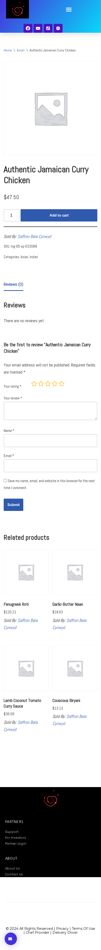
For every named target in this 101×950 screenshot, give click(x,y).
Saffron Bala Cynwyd (34, 236)
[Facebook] (28, 28)
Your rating (12, 386)
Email (9, 455)
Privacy (62, 928)
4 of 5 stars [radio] (55, 384)
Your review (13, 398)
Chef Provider (37, 932)
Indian (34, 257)
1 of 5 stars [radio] (34, 384)
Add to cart (59, 215)
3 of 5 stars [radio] (48, 384)
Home (8, 50)
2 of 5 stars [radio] (41, 384)
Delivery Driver (65, 932)
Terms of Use (83, 928)
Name (9, 430)
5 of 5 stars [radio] (61, 384)
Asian (21, 50)
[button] (69, 9)
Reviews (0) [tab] (13, 284)
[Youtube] (38, 28)
